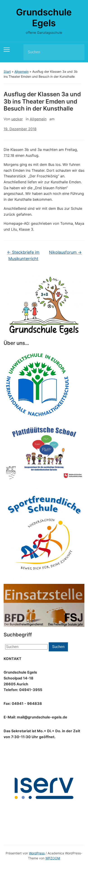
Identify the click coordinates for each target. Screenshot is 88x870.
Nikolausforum (65, 252)
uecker (17, 119)
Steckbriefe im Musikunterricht (23, 255)
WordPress (37, 853)
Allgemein (21, 71)
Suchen (77, 52)
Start (7, 71)
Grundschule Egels (44, 18)
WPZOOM (52, 858)
